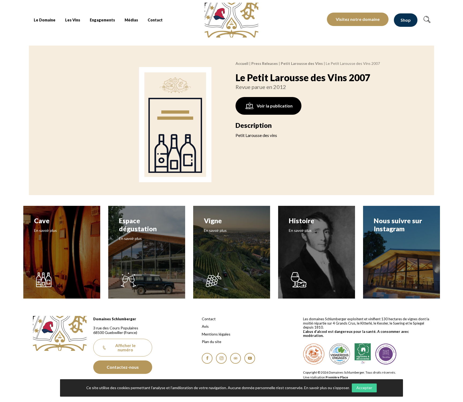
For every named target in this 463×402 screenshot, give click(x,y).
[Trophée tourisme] (386, 354)
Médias (131, 20)
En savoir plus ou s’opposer (326, 387)
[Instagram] (221, 358)
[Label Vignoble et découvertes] (362, 354)
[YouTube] (249, 358)
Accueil (242, 63)
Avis (205, 326)
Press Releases (264, 63)
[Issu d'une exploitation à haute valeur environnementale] (313, 354)
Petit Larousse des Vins (302, 63)
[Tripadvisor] (235, 358)
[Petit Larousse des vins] (175, 124)
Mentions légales (216, 334)
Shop (406, 20)
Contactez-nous (123, 367)
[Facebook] (207, 358)
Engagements (102, 20)
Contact (155, 20)
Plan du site (211, 342)
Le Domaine (44, 20)
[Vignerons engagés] (339, 354)
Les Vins (72, 20)
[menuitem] (44, 20)
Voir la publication (275, 105)
